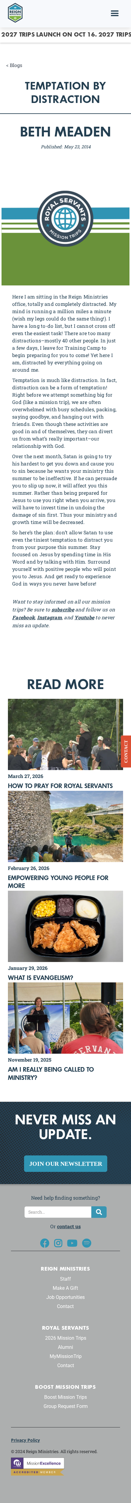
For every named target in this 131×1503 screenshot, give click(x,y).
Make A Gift (65, 1288)
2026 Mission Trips (65, 1338)
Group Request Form (66, 1406)
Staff (65, 1279)
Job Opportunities (65, 1297)
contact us (69, 1226)
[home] (13, 12)
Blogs (16, 65)
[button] (115, 14)
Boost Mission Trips (65, 1397)
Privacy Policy (25, 1440)
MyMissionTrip (66, 1356)
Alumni (65, 1347)
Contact (65, 1306)
